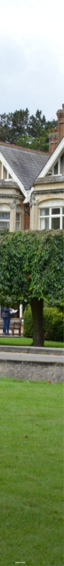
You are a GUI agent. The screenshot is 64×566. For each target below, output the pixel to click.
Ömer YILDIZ (20, 562)
